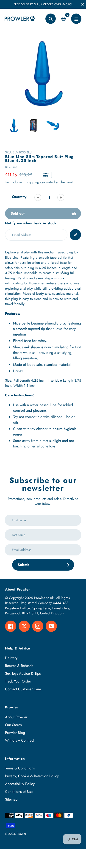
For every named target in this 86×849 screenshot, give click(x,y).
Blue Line (11, 167)
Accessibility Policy (20, 783)
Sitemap (11, 799)
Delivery (11, 657)
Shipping (32, 182)
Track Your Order (18, 681)
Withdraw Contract (19, 740)
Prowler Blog (15, 732)
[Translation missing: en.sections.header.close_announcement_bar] (82, 4)
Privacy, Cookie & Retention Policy (32, 776)
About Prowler (16, 717)
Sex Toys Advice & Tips (23, 673)
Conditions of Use (19, 791)
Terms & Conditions (20, 768)
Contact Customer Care (23, 689)
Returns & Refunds (19, 665)
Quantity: (20, 196)
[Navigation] (76, 19)
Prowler (21, 834)
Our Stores (13, 724)
